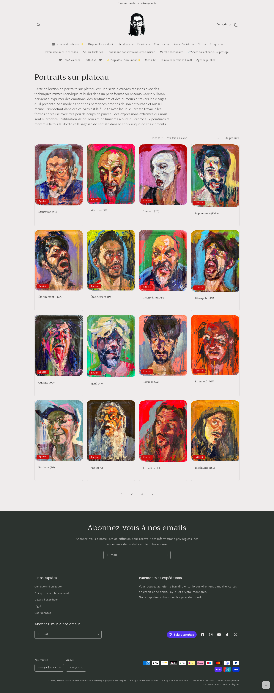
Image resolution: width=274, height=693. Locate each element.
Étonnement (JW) (101, 297)
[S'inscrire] (166, 555)
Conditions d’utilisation (203, 680)
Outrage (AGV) (47, 382)
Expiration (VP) (47, 212)
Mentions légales (231, 684)
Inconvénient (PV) (154, 298)
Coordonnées (42, 612)
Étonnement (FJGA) (50, 297)
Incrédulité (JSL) (205, 468)
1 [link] (121, 494)
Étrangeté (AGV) (205, 381)
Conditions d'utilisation (48, 586)
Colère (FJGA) (151, 382)
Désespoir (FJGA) (205, 298)
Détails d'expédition (46, 599)
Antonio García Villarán (68, 681)
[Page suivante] (152, 494)
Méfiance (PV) (99, 210)
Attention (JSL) (152, 468)
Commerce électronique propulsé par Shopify (103, 681)
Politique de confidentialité (175, 680)
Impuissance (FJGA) (207, 213)
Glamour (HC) (151, 211)
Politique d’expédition (229, 680)
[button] (38, 25)
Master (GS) (97, 468)
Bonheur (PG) (46, 467)
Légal (37, 606)
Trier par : (157, 138)
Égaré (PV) (97, 383)
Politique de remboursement (51, 593)
